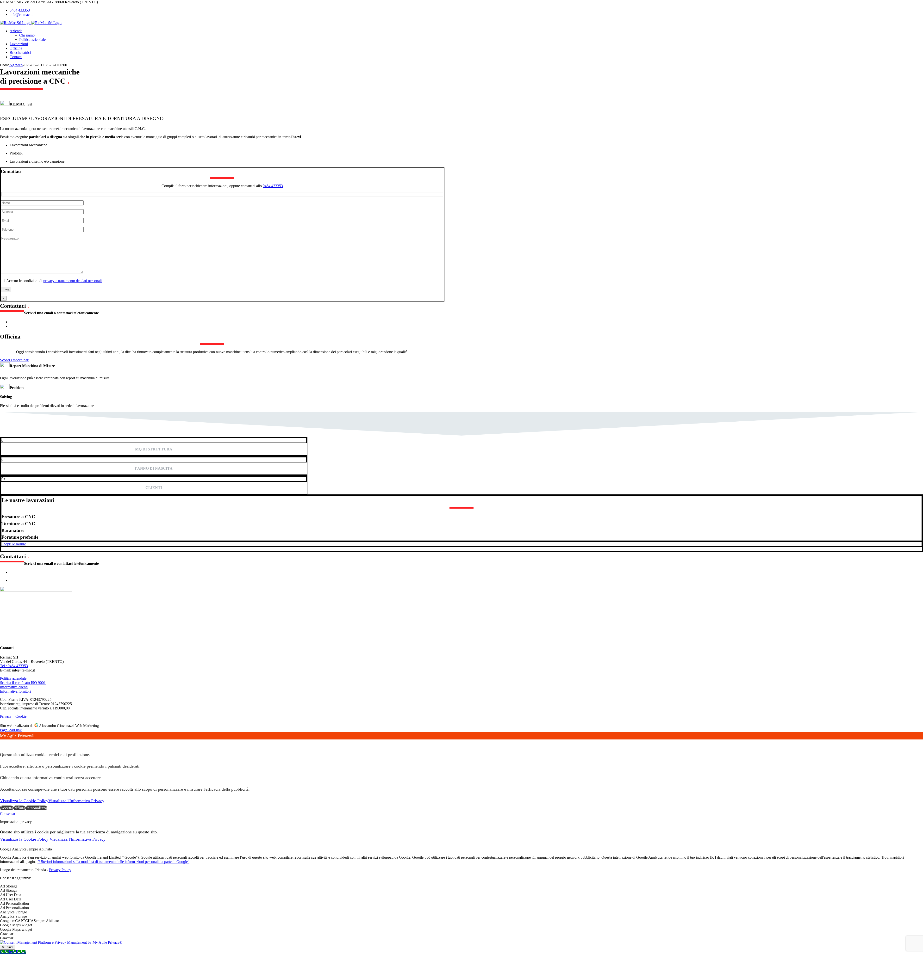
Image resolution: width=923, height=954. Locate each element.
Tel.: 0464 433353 (14, 666)
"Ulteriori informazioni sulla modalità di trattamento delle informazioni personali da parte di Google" (113, 862)
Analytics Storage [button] (13, 912)
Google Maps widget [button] (16, 925)
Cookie (20, 716)
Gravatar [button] (6, 934)
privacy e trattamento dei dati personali (72, 281)
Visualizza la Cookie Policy (24, 800)
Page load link (11, 730)
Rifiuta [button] (19, 808)
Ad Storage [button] (8, 886)
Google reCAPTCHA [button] (17, 921)
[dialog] (461, 772)
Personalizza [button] (36, 808)
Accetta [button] (6, 808)
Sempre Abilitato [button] (39, 849)
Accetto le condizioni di (54, 281)
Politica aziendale (13, 678)
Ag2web (16, 65)
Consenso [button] (7, 814)
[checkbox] (461, 890)
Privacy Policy (60, 870)
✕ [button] (2, 743)
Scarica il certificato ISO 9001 (23, 683)
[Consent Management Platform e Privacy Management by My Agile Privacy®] (61, 942)
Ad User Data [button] (10, 895)
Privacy (6, 716)
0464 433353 (273, 186)
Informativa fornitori (15, 691)
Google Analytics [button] (13, 849)
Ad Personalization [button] (14, 903)
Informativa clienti (14, 687)
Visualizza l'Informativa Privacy (76, 800)
